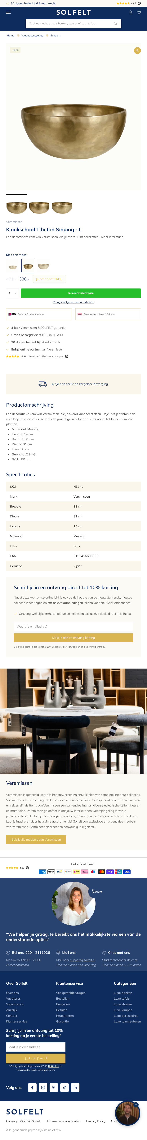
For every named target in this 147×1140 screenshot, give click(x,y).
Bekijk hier (57, 646)
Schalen (55, 35)
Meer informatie (112, 237)
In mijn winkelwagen (81, 292)
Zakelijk (11, 1010)
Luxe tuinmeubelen (127, 1021)
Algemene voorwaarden (63, 1121)
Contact (11, 1016)
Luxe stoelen (123, 1004)
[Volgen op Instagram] (43, 1087)
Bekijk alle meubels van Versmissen (36, 839)
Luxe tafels (122, 998)
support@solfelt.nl (82, 960)
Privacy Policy (95, 1121)
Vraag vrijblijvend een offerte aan (73, 302)
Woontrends (15, 1004)
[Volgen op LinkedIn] (75, 1087)
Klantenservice (16, 1021)
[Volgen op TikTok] (64, 1087)
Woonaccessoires (32, 35)
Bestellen (62, 998)
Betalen (61, 1010)
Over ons (12, 993)
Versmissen (14, 222)
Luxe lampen (123, 1010)
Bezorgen (63, 1004)
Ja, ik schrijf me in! (36, 1058)
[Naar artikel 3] (62, 204)
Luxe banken (123, 993)
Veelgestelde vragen (71, 993)
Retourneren (65, 1016)
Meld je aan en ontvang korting (73, 638)
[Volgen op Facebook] (32, 1087)
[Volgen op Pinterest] (53, 1087)
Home (10, 35)
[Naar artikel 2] (39, 204)
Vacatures (13, 998)
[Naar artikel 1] (16, 204)
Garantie (62, 1021)
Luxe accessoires (126, 1016)
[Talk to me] (127, 1113)
